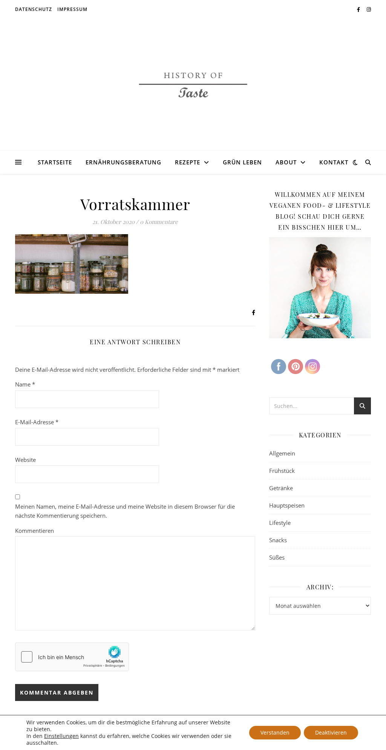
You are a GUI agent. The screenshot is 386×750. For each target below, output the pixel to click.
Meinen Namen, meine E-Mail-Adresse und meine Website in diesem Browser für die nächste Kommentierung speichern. (125, 511)
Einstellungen (61, 736)
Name (25, 384)
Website (25, 459)
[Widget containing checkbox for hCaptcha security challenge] (72, 657)
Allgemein (282, 453)
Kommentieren (34, 530)
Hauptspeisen (287, 505)
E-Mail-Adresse (36, 422)
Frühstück (282, 470)
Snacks (278, 540)
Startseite (55, 162)
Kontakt (333, 162)
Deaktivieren (331, 732)
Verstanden (275, 732)
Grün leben (242, 162)
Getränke (281, 488)
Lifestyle (280, 522)
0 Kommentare (159, 221)
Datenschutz (33, 9)
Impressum (72, 9)
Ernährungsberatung (123, 162)
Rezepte (187, 162)
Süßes (277, 557)
